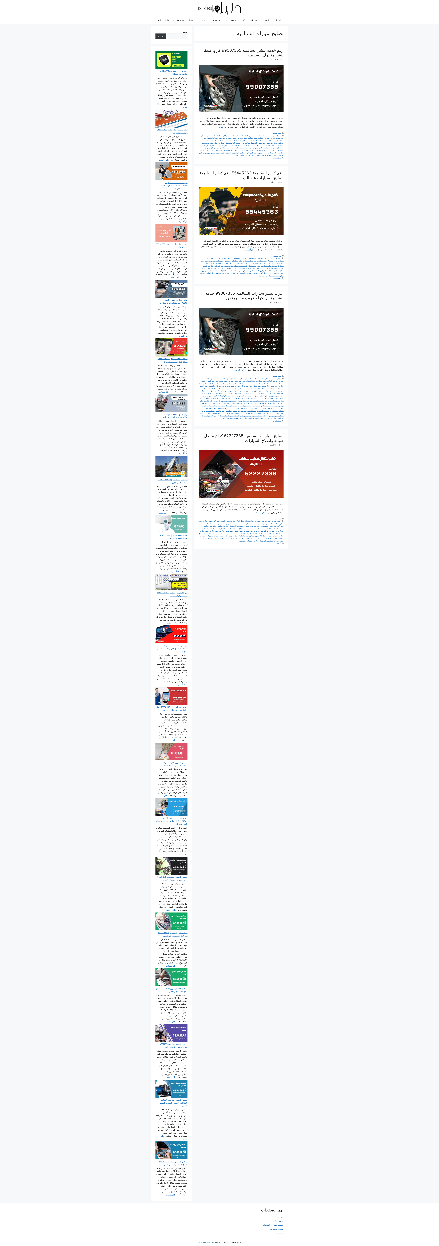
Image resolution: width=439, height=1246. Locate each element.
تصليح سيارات (205, 398)
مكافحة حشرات (230, 20)
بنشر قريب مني (248, 388)
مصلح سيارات (268, 541)
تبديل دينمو (258, 263)
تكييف (243, 20)
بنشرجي (243, 391)
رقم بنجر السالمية (259, 268)
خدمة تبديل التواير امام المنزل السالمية (265, 408)
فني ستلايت (254, 20)
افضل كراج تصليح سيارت (211, 521)
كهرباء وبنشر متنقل (217, 153)
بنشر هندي (250, 391)
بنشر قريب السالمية (215, 386)
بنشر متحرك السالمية (214, 138)
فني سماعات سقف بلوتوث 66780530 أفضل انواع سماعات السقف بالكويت (174, 185)
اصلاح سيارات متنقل (247, 521)
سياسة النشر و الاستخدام (273, 1225)
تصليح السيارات (223, 143)
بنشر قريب (226, 386)
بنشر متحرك (227, 138)
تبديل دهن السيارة (267, 393)
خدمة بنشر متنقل (231, 406)
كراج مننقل (242, 273)
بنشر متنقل (192, 20)
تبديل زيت (256, 393)
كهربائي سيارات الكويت (246, 418)
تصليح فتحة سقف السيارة (258, 401)
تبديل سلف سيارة (207, 523)
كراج (240, 271)
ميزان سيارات (263, 276)
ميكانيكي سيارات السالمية (245, 155)
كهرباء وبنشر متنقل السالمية (215, 273)
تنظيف (203, 20)
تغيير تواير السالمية (269, 148)
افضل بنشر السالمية (242, 135)
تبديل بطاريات (210, 261)
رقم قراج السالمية (233, 268)
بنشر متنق (238, 388)
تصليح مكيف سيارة (254, 145)
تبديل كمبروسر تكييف (276, 526)
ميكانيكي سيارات (260, 155)
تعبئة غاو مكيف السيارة (239, 266)
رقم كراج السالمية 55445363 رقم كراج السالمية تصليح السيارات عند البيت (242, 175)
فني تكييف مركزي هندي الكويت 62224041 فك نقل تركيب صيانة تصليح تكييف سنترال (171, 821)
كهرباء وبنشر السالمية (261, 416)
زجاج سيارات (279, 271)
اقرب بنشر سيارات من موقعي (232, 378)
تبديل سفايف (249, 143)
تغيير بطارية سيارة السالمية (209, 145)
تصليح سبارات (248, 526)
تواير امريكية (274, 403)
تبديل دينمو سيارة (220, 523)
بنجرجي (272, 138)
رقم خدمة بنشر (272, 150)
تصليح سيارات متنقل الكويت (218, 528)
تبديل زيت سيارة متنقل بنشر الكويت (218, 393)
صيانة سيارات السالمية (213, 411)
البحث (185, 32)
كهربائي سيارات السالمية (275, 155)
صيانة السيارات (273, 153)
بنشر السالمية (252, 138)
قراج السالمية (258, 271)
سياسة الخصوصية (276, 1229)
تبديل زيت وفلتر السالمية (267, 396)
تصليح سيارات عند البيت (269, 266)
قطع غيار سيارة (248, 271)
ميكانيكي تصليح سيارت (245, 541)
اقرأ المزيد (223, 127)
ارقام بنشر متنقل (275, 378)
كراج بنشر (261, 413)
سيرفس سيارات (248, 533)
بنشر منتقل (258, 391)
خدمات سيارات (263, 531)
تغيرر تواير (216, 401)
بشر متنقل (262, 381)
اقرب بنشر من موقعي (213, 378)
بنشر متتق (266, 523)
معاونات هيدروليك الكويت (229, 418)
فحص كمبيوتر (262, 153)
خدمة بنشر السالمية (244, 406)
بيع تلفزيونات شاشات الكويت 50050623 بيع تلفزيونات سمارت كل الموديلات (172, 648)
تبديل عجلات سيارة (271, 398)
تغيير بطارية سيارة (225, 145)
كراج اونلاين (224, 271)
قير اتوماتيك (250, 536)
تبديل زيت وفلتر (260, 143)
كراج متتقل (267, 273)
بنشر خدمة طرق (259, 386)
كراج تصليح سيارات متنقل (218, 536)
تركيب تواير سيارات (228, 398)
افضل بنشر (253, 135)
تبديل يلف (229, 263)
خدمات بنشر (274, 406)
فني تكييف (253, 153)
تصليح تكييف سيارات (261, 526)
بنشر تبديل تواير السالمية (246, 383)
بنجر (202, 135)
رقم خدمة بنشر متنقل (241, 150)
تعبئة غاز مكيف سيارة (228, 401)
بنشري (262, 140)
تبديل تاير (222, 140)
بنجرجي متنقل (272, 261)
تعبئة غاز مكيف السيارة (239, 145)
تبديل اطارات (254, 140)
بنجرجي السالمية (263, 138)
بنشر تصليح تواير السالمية (216, 383)
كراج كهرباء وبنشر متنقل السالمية (245, 413)
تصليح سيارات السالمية (269, 145)
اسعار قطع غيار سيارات (273, 521)
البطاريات (224, 258)
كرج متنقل (228, 273)
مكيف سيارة (273, 276)
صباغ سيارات (237, 533)
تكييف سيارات (257, 148)
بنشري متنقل (229, 391)
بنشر (216, 381)
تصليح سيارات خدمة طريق (269, 528)
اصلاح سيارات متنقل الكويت (230, 521)
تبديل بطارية (210, 391)
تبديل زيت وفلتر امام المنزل (248, 396)
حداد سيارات (273, 531)
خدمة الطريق (265, 406)
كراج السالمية (244, 153)
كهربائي (216, 416)
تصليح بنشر (214, 143)
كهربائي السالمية (207, 416)
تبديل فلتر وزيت (259, 398)
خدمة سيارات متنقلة (271, 533)
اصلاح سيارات (262, 135)
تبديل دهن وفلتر (271, 143)
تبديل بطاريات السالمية (241, 140)
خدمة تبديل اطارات (227, 148)
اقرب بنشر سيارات (249, 378)
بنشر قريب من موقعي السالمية (264, 388)
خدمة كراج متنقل (272, 268)
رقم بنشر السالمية (246, 268)
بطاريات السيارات (252, 381)
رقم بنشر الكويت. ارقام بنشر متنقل (244, 411)
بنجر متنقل (280, 138)
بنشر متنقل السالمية (272, 140)
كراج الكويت (270, 413)
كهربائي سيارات (205, 153)
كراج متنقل (277, 256)
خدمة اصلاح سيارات (250, 531)
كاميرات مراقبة (163, 20)
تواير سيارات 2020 (223, 403)
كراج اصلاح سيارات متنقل (236, 536)
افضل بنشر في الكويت (213, 135)
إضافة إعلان (279, 1221)
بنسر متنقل (223, 381)
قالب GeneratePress (206, 1242)
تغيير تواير (280, 148)
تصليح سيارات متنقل (236, 528)
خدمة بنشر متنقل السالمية (243, 148)
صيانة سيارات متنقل (215, 533)
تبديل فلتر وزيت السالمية (244, 398)
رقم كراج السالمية (220, 268)
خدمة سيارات (214, 531)
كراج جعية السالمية (212, 271)
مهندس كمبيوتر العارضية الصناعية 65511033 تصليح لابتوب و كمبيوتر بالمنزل (173, 1103)
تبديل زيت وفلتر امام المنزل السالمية (226, 396)
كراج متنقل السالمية (232, 153)
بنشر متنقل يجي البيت (270, 391)
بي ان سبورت (215, 20)
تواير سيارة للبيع (210, 403)
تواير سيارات (235, 403)
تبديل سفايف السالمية (237, 143)
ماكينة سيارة (209, 538)
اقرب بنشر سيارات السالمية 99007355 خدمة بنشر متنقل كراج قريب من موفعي (244, 295)
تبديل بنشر (229, 140)
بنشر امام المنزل (272, 383)
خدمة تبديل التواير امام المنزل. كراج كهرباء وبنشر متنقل (232, 408)
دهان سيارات (259, 533)
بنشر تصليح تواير (231, 383)
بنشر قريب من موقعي (239, 138)
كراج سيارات (204, 536)
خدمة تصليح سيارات (226, 531)
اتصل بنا (280, 1217)
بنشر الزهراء (210, 381)
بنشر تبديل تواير (260, 383)
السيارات (278, 20)
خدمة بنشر (256, 406)
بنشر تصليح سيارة (272, 386)
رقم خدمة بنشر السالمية (257, 150)
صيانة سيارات (227, 411)
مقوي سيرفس (178, 20)
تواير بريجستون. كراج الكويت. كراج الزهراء (254, 403)
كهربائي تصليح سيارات (221, 538)
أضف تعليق (277, 158)
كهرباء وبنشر (273, 416)
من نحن (280, 1233)
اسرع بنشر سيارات (274, 135)
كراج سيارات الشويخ (277, 538)
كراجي (235, 273)
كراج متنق (259, 273)
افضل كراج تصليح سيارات (237, 258)
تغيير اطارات (208, 401)
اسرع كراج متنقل (262, 258)
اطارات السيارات (262, 378)
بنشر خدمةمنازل (247, 386)
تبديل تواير (214, 140)
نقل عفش (266, 20)
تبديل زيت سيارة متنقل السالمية (242, 393)
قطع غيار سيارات (272, 536)
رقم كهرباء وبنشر (207, 268)
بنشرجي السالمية (236, 261)
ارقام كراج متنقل (275, 258)
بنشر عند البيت (236, 386)
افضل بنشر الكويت (227, 135)
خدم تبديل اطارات (214, 266)
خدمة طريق (274, 411)
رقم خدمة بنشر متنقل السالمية (222, 150)
